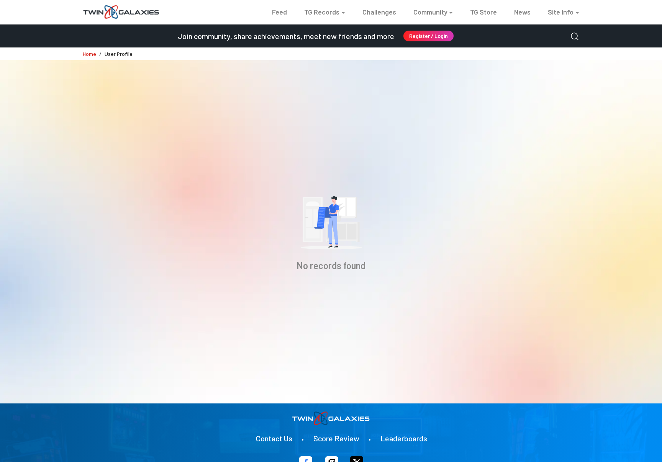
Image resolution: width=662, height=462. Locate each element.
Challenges (379, 12)
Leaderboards (403, 438)
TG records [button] (321, 12)
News (522, 12)
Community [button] (430, 12)
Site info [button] (561, 12)
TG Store (483, 12)
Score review (336, 438)
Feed (279, 12)
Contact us (274, 438)
